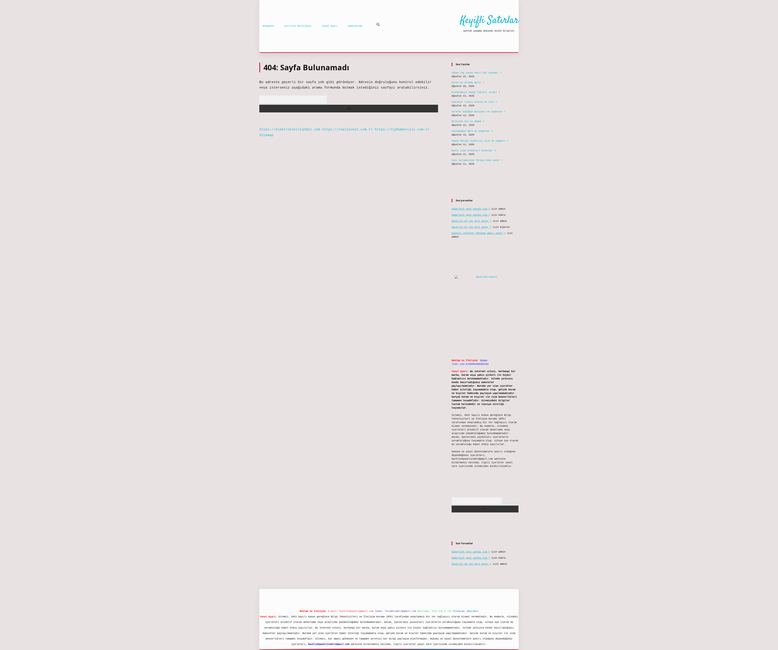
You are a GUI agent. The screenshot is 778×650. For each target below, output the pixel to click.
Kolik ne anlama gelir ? (468, 82)
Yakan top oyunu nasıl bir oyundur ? (476, 73)
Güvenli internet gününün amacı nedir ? (478, 233)
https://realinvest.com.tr (347, 129)
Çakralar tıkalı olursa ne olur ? (474, 102)
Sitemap (266, 135)
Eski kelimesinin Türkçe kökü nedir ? (477, 160)
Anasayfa (268, 26)
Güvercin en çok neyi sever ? (471, 221)
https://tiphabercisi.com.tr (402, 129)
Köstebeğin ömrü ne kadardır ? (472, 131)
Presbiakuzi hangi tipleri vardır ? (476, 92)
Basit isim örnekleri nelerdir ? (474, 150)
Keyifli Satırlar (489, 20)
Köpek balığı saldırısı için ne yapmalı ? (480, 141)
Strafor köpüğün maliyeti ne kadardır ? (478, 111)
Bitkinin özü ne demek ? (468, 121)
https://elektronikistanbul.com (289, 129)
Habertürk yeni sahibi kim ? (471, 209)
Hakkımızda (355, 26)
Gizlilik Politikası (297, 26)
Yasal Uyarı (330, 26)
